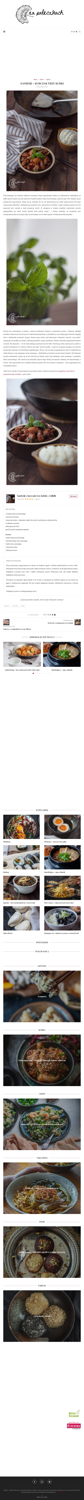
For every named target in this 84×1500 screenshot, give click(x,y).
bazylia (7, 606)
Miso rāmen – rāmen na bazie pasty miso (59, 903)
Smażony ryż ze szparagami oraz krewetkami (42, 1124)
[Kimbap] (21, 857)
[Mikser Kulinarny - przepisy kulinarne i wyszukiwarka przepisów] (74, 1410)
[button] (6, 658)
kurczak (15, 606)
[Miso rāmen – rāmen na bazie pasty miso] (62, 888)
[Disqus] (42, 707)
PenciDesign (59, 1492)
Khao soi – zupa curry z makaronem (42, 1188)
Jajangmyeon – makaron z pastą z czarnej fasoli (61, 933)
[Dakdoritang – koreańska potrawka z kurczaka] (22, 654)
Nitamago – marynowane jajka (55, 842)
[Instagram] (74, 32)
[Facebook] (71, 32)
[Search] (80, 32)
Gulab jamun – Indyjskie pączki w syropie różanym (42, 1252)
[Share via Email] (55, 615)
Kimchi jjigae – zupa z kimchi (62, 670)
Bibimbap (6, 842)
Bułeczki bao (8, 933)
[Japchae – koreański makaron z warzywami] (21, 888)
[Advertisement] (42, 56)
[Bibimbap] (21, 827)
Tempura (42, 996)
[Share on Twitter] (50, 615)
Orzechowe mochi (42, 1316)
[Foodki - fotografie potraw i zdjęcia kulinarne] (74, 1423)
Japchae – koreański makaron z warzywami (19, 903)
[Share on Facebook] (48, 615)
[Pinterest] (76, 32)
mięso (23, 606)
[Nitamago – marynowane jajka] (62, 827)
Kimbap (6, 872)
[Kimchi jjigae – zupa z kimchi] (62, 654)
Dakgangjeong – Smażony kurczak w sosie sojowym (42, 1060)
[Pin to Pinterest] (52, 615)
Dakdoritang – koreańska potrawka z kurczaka (22, 670)
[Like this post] (45, 615)
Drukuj (74, 496)
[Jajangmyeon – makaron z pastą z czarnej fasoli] (62, 918)
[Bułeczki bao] (21, 918)
